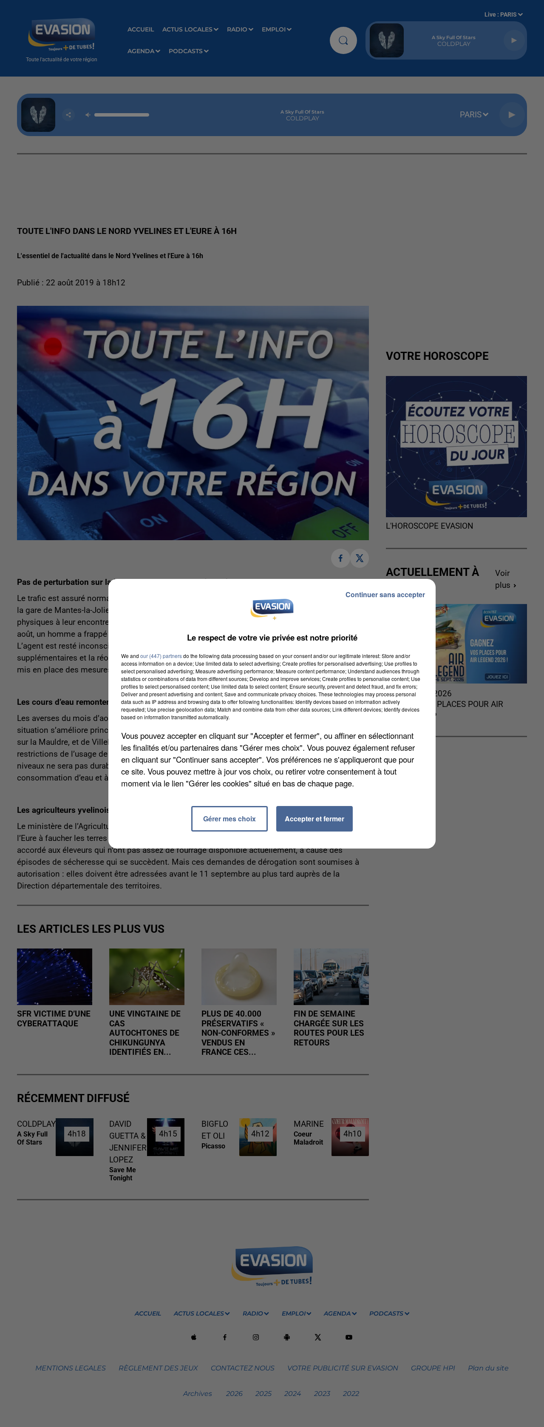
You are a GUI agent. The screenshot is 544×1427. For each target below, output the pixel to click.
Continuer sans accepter (385, 594)
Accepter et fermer (314, 818)
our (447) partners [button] (161, 655)
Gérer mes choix (229, 818)
